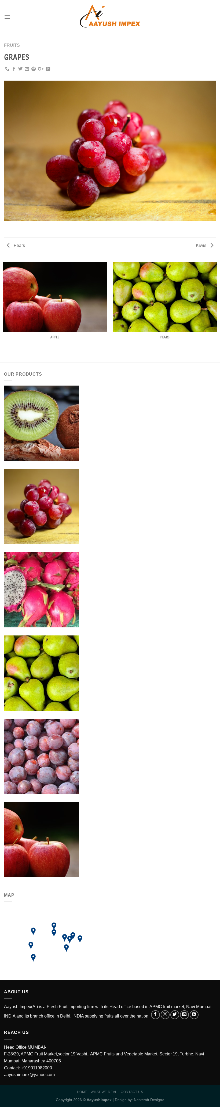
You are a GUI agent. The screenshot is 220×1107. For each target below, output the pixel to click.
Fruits (12, 45)
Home (82, 1092)
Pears (19, 245)
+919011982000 (36, 1068)
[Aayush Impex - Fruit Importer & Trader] (110, 17)
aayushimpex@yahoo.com (29, 1074)
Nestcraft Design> (149, 1100)
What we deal (104, 1092)
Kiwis (201, 245)
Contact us (132, 1092)
